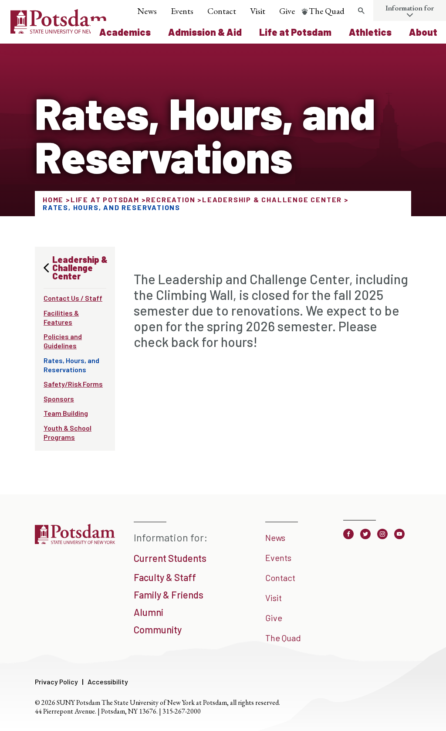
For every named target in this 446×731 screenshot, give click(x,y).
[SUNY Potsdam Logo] (59, 30)
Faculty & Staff (165, 577)
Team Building (66, 413)
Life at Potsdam (295, 31)
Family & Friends (168, 594)
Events (182, 11)
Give (287, 11)
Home (53, 199)
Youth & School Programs (67, 432)
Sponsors (59, 398)
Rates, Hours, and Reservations (71, 365)
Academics (125, 31)
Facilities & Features (61, 317)
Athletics (370, 31)
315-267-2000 (181, 711)
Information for (409, 8)
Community (158, 629)
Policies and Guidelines (63, 341)
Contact (221, 11)
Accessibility (108, 681)
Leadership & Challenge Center (272, 199)
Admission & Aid (205, 31)
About (423, 31)
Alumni (148, 612)
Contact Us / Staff (73, 298)
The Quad (327, 11)
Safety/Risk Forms (73, 384)
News (147, 11)
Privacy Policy (56, 681)
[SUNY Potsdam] (75, 543)
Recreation (170, 199)
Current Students (170, 558)
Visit (257, 11)
